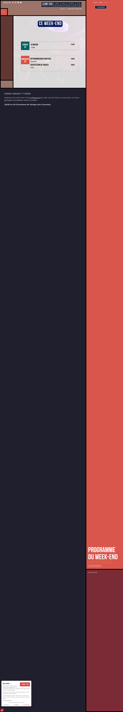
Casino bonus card (69, 6)
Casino (63, 3)
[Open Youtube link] (21, 3)
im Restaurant (35, 97)
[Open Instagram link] (15, 3)
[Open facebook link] (13, 3)
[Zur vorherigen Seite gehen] (4, 12)
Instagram (16, 93)
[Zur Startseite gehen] (47, 4)
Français (95, 2)
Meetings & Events (58, 6)
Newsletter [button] (7, 2)
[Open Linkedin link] (18, 3)
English (100, 2)
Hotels (78, 3)
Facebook (8, 93)
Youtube (27, 93)
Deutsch (106, 2)
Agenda (57, 3)
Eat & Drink (71, 3)
